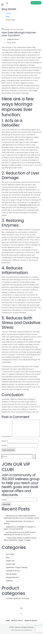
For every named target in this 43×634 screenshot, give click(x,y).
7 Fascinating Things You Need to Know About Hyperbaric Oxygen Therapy (20, 539)
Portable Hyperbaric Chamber (17, 598)
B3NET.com (29, 630)
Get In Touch (36, 3)
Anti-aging (10, 554)
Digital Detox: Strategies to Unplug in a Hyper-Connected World (19, 528)
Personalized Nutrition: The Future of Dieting (19, 522)
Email (4, 500)
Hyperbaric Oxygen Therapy (17, 567)
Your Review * (7, 436)
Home (8, 13)
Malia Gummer (13, 39)
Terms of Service (30, 621)
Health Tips (10, 561)
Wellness (9, 581)
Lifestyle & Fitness (13, 571)
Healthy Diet (10, 564)
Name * (4, 441)
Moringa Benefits (12, 577)
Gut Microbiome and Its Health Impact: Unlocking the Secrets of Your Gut (20, 533)
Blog (7, 16)
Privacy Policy (17, 621)
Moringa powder (25, 205)
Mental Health (11, 574)
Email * (4, 445)
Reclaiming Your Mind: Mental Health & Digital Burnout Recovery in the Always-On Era (21, 517)
